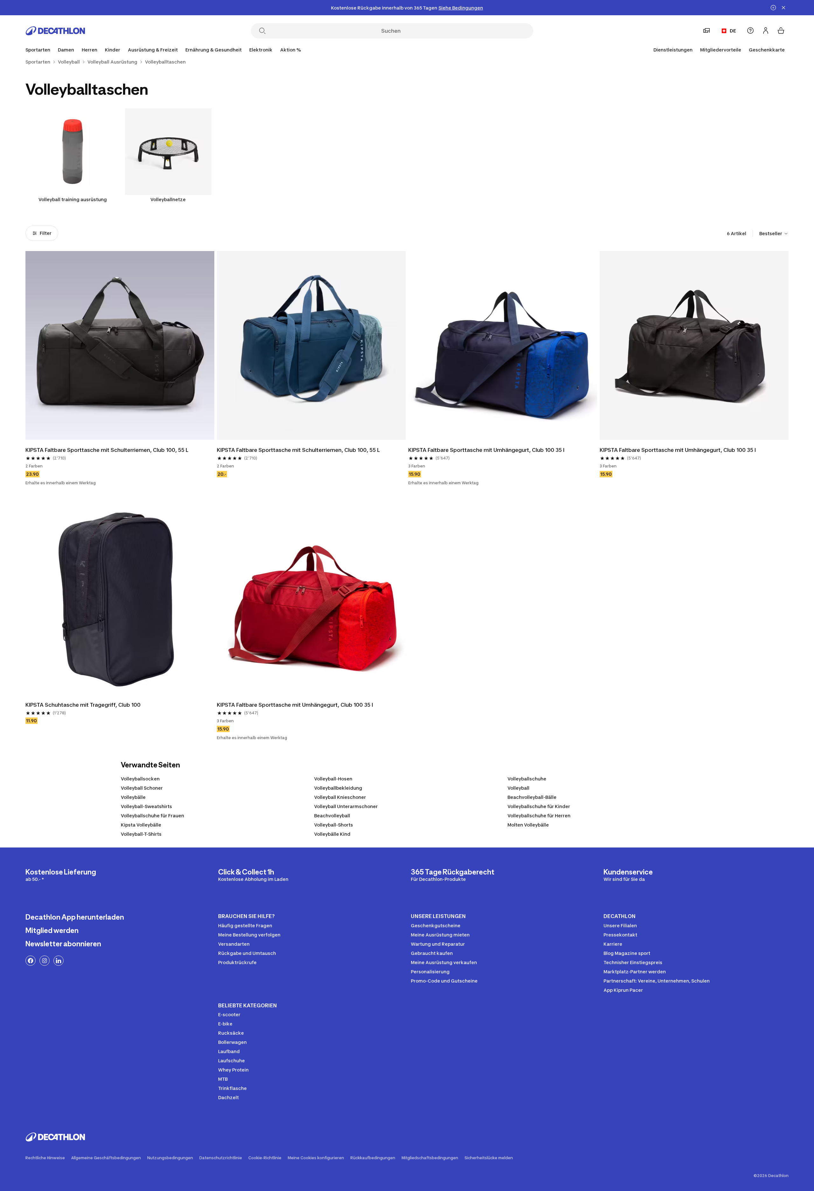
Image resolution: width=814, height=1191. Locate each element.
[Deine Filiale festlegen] (706, 30)
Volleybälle (133, 797)
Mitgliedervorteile (720, 49)
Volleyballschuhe (526, 778)
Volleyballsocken (140, 778)
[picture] (119, 345)
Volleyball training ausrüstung (72, 199)
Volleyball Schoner (142, 788)
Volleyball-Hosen (333, 778)
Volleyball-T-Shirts (141, 834)
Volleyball (518, 788)
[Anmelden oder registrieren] (765, 30)
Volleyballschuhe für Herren (538, 815)
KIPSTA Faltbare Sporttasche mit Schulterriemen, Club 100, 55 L (107, 450)
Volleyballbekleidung (338, 788)
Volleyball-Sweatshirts (146, 806)
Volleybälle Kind (332, 834)
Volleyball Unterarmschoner (346, 806)
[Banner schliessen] (783, 8)
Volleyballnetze (168, 199)
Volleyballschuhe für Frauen (152, 815)
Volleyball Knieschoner (340, 797)
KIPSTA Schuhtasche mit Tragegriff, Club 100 (83, 705)
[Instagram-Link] (44, 961)
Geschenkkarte (767, 49)
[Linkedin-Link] (58, 961)
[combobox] (774, 233)
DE (733, 30)
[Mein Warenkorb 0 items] (781, 30)
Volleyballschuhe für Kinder (538, 806)
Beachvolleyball (332, 815)
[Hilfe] (750, 30)
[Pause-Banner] (773, 8)
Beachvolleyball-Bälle (531, 797)
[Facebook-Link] (30, 961)
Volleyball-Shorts (333, 824)
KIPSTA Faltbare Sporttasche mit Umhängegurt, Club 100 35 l (486, 450)
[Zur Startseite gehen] (55, 30)
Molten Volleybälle (528, 824)
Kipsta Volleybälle (141, 824)
